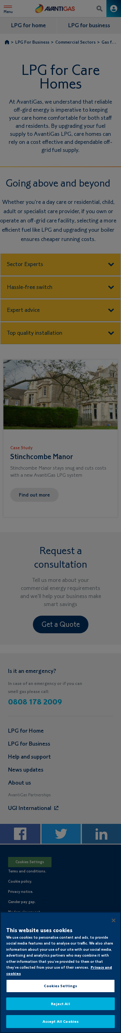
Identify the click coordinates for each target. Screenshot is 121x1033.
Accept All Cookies (60, 1021)
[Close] (113, 920)
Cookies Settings (60, 986)
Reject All (60, 1003)
